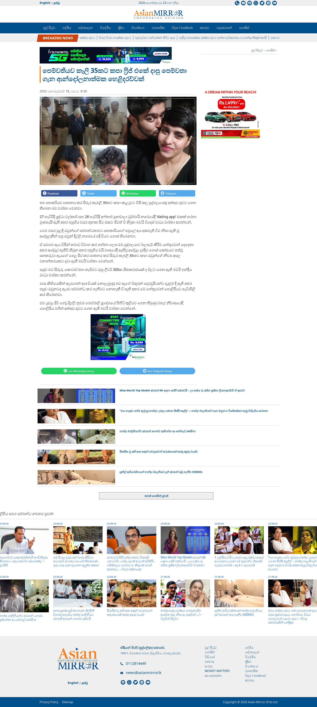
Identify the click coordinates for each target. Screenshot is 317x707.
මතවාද (209, 661)
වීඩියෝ (210, 657)
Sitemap (67, 702)
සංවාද (208, 666)
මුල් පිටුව (49, 28)
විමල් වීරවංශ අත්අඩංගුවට (100, 38)
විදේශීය (105, 28)
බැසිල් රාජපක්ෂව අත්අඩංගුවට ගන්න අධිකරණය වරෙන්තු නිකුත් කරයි (208, 38)
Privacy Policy (49, 702)
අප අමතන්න (213, 675)
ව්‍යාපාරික (158, 28)
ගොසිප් (244, 28)
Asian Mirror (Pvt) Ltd (262, 702)
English (45, 3)
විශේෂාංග (138, 28)
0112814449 (136, 663)
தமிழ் (57, 3)
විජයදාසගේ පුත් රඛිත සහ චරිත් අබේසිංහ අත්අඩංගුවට (47, 38)
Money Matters (217, 671)
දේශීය (67, 28)
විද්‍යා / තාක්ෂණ (182, 28)
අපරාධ (204, 28)
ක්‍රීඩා (121, 28)
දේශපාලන (85, 28)
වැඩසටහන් (224, 28)
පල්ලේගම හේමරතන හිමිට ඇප (141, 38)
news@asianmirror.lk (143, 672)
